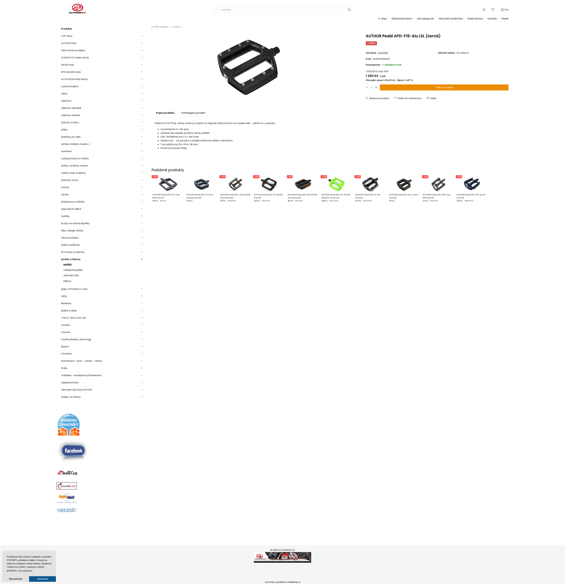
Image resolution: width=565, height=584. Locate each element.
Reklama (66, 303)
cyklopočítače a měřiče (75, 158)
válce (64, 93)
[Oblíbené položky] (493, 9)
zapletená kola (69, 382)
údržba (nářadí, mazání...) (75, 144)
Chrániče (66, 353)
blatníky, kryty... (70, 180)
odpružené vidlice (71, 209)
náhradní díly (71, 275)
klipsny (67, 281)
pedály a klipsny (71, 259)
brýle (64, 368)
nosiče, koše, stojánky (73, 173)
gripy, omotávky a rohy (74, 289)
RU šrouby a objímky (73, 252)
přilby (64, 129)
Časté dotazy (475, 18)
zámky (65, 194)
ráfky (64, 296)
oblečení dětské (70, 115)
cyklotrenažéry (70, 86)
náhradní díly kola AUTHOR (76, 389)
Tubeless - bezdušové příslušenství (81, 375)
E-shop (382, 18)
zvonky (65, 187)
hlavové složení (70, 237)
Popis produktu (165, 113)
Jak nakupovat (425, 18)
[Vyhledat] (215, 10)
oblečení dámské (71, 108)
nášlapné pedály (73, 270)
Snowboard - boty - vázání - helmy (81, 361)
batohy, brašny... (70, 122)
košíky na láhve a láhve (74, 165)
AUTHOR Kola (68, 43)
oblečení (66, 101)
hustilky (65, 216)
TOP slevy (66, 36)
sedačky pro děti (70, 137)
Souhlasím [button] (42, 579)
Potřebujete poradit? (193, 113)
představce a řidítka (72, 201)
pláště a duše (69, 310)
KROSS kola (67, 64)
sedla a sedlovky (70, 245)
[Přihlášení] (484, 9)
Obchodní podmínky (451, 18)
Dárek (504, 18)
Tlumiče (65, 332)
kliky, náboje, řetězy (72, 230)
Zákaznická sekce (402, 18)
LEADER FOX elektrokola (75, 57)
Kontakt (492, 18)
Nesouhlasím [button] (15, 579)
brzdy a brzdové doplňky (75, 223)
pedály (67, 264)
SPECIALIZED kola (71, 72)
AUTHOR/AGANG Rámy (74, 79)
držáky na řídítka (70, 397)
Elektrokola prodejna (73, 50)
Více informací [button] (25, 570)
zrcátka (65, 325)
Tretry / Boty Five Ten (73, 318)
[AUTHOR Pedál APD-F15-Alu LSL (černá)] (249, 67)
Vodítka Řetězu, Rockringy (76, 339)
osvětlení (66, 151)
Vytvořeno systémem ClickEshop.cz (282, 582)
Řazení (65, 346)
